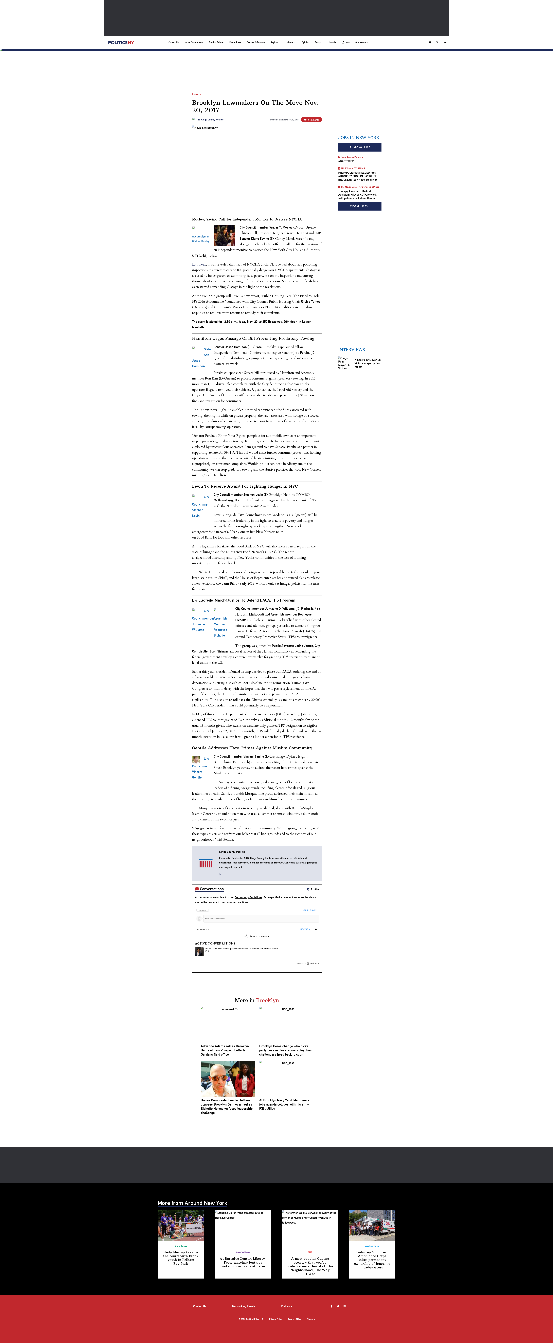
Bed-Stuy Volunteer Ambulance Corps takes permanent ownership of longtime (372, 1259)
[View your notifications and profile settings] (430, 42)
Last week (199, 264)
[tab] (203, 929)
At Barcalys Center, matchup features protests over (243, 1262)
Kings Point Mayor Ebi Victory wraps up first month (368, 363)
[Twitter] (338, 1306)
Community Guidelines (248, 897)
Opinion (305, 42)
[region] (257, 936)
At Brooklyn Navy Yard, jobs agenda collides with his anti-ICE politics (284, 1104)
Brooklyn (196, 94)
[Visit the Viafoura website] (313, 963)
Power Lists (235, 42)
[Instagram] (345, 1306)
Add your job (362, 147)
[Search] (437, 42)
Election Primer (216, 42)
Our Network (361, 42)
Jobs (347, 42)
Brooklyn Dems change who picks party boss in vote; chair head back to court (285, 1050)
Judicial (332, 42)
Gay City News (243, 1252)
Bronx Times (181, 1246)
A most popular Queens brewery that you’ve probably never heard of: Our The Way (310, 1266)
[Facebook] (332, 1306)
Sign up (313, 910)
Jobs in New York (358, 137)
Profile (315, 889)
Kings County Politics (212, 119)
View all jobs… (360, 206)
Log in (305, 910)
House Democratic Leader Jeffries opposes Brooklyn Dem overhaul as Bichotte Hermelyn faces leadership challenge (227, 1106)
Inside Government (193, 42)
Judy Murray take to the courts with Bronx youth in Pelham (180, 1258)
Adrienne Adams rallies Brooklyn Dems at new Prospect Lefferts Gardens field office (225, 1050)
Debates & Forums (256, 42)
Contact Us (173, 42)
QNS (310, 1252)
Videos (290, 42)
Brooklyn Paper (372, 1246)
